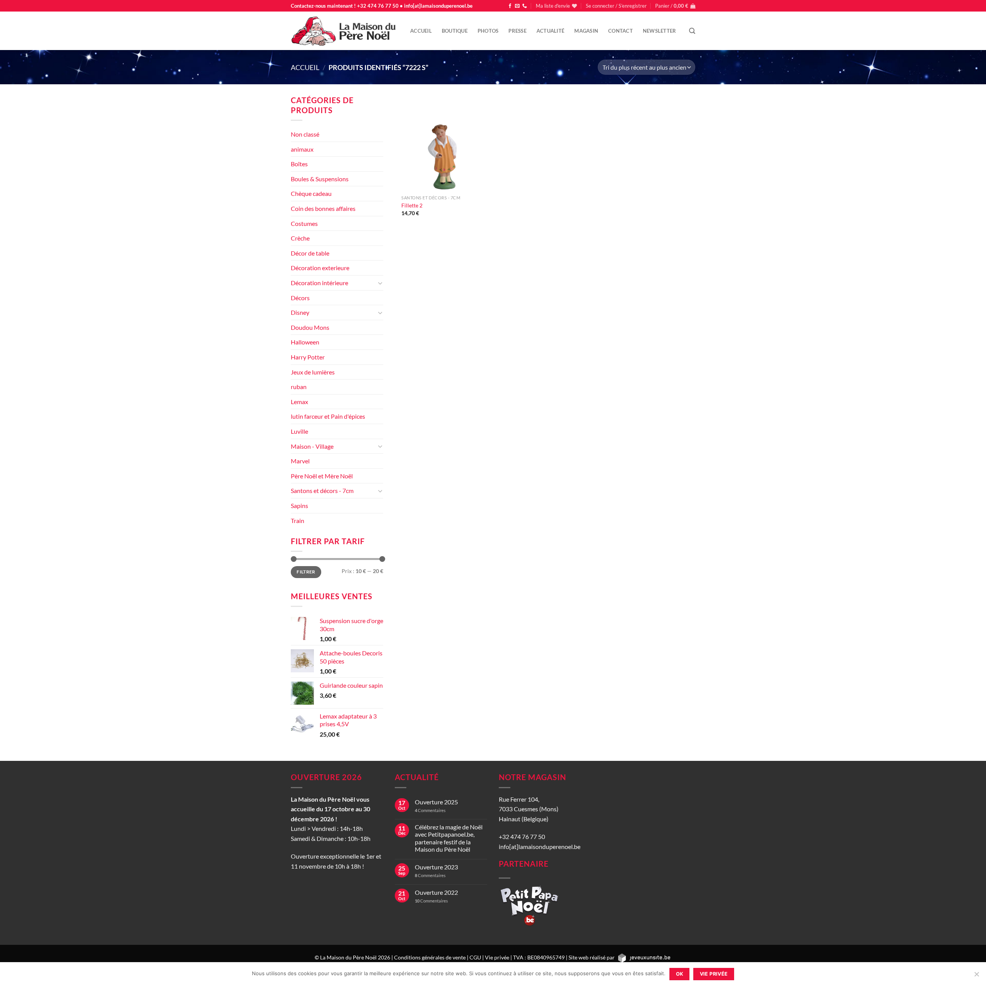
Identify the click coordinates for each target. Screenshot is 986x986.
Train (297, 520)
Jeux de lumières (313, 372)
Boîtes (299, 163)
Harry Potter (308, 357)
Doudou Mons (310, 327)
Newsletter (659, 31)
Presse (517, 31)
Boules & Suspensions (320, 178)
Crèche (300, 238)
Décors (300, 297)
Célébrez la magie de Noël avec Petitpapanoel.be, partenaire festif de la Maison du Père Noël (449, 838)
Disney (300, 312)
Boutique (455, 31)
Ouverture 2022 (436, 892)
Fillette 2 (412, 205)
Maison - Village (312, 446)
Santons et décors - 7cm (322, 490)
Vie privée (497, 957)
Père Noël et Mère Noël (322, 476)
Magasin (586, 31)
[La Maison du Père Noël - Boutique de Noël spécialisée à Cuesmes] (345, 31)
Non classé (305, 134)
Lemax (299, 401)
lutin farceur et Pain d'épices (328, 416)
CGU (475, 957)
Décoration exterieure (320, 267)
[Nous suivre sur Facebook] (510, 6)
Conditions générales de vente (430, 957)
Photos (488, 31)
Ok (680, 974)
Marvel (300, 461)
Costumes (304, 223)
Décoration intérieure (319, 282)
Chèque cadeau (311, 193)
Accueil (421, 31)
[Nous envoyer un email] (517, 6)
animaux (302, 149)
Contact (620, 31)
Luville (299, 431)
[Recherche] (692, 30)
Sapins (299, 505)
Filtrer (306, 572)
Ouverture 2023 (436, 867)
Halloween (305, 342)
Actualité (550, 31)
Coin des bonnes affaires (323, 208)
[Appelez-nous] (524, 6)
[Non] (976, 976)
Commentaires (430, 810)
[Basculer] (380, 282)
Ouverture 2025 (436, 802)
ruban (299, 386)
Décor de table (310, 253)
